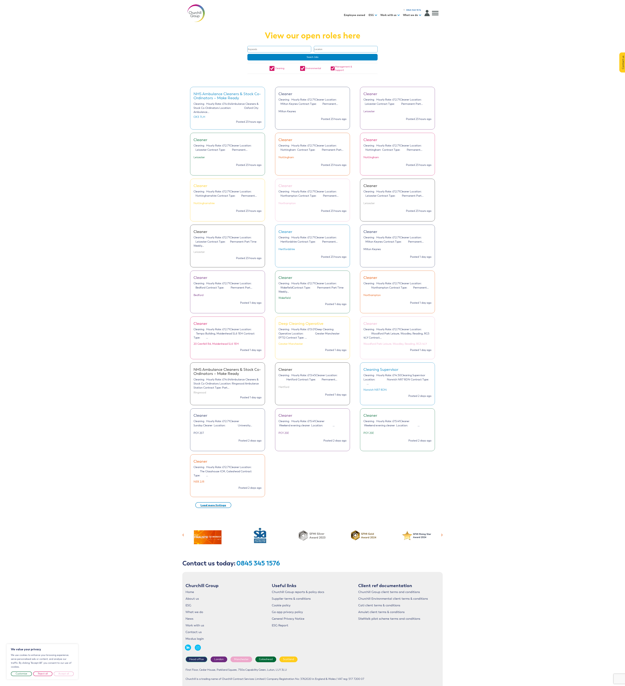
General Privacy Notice (288, 619)
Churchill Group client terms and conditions (389, 592)
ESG (371, 15)
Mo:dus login (195, 639)
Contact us (194, 632)
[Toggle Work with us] (399, 15)
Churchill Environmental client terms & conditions (393, 598)
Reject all (43, 673)
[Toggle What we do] (421, 15)
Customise (21, 673)
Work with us (388, 15)
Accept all (63, 673)
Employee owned (354, 15)
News (189, 619)
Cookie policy (281, 605)
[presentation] (183, 534)
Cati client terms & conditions (379, 605)
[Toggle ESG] (376, 15)
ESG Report (280, 625)
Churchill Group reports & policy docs (298, 592)
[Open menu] (435, 13)
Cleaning (279, 68)
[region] (42, 661)
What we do (410, 15)
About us (192, 598)
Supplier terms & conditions (291, 598)
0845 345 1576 (258, 563)
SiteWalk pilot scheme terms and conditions (389, 619)
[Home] (196, 13)
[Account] (427, 13)
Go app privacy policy (287, 612)
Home (190, 592)
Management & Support (343, 68)
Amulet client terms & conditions (381, 612)
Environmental (313, 68)
